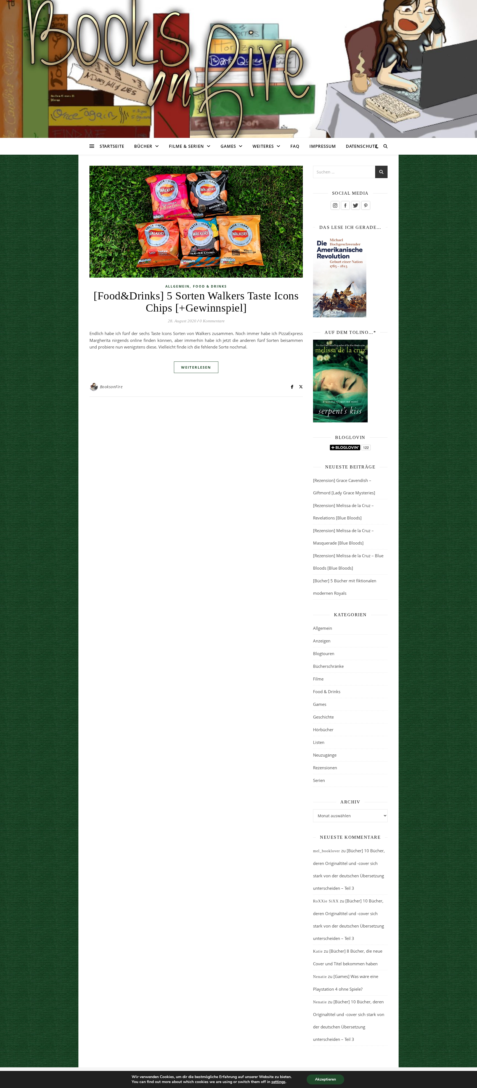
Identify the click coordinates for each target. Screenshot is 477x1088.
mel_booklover (326, 851)
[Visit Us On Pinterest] (366, 205)
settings (278, 1081)
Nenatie (320, 977)
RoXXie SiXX (326, 901)
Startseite (112, 146)
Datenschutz (362, 146)
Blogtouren (323, 653)
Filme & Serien (186, 146)
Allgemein (177, 286)
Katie (318, 951)
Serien (319, 780)
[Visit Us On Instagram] (335, 205)
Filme (318, 679)
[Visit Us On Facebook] (345, 205)
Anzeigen (321, 641)
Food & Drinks (210, 286)
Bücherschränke (328, 666)
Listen (318, 742)
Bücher (143, 146)
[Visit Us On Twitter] (355, 205)
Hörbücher (323, 729)
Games (228, 146)
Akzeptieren (325, 1079)
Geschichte (323, 717)
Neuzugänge (324, 755)
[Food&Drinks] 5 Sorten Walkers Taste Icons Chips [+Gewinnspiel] (196, 302)
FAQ (295, 146)
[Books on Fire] (238, 65)
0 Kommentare (212, 321)
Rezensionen (325, 767)
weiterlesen (196, 367)
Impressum (322, 146)
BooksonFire (111, 386)
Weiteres (263, 146)
